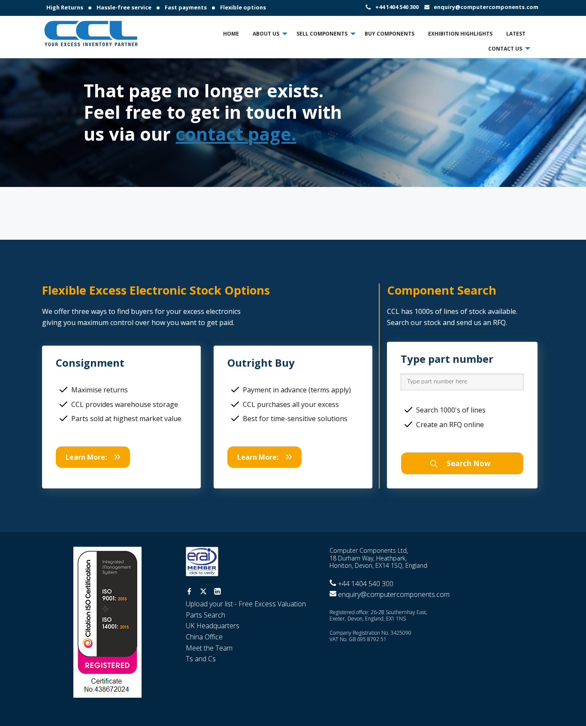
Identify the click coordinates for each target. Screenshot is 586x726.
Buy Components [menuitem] (389, 33)
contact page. (235, 134)
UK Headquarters (212, 625)
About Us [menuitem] (266, 33)
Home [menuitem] (231, 33)
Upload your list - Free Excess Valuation (246, 604)
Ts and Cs (201, 658)
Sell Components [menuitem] (321, 33)
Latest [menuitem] (516, 33)
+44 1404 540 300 (397, 7)
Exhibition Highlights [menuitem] (460, 33)
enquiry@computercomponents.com (486, 7)
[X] (203, 592)
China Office (204, 637)
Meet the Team (209, 648)
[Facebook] (189, 592)
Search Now (468, 463)
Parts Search (205, 615)
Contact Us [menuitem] (505, 48)
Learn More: (86, 457)
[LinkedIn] (217, 592)
